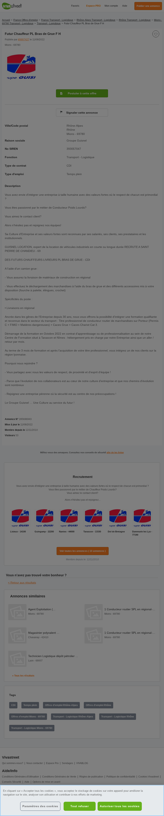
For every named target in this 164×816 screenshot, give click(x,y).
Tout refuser (79, 806)
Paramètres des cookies (40, 806)
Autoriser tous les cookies (120, 806)
